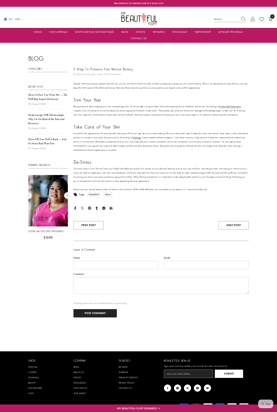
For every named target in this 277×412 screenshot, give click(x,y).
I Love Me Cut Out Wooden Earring (29, 231)
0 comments (115, 74)
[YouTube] (207, 388)
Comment (78, 274)
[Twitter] (82, 207)
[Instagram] (177, 388)
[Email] (111, 207)
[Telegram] (104, 207)
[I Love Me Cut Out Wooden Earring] (31, 200)
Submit (229, 373)
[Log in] (253, 19)
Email (167, 257)
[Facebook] (75, 207)
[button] (138, 408)
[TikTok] (197, 388)
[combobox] (226, 19)
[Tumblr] (96, 207)
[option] (31, 208)
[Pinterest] (89, 207)
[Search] (230, 19)
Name (76, 257)
